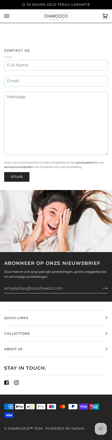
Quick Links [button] (16, 318)
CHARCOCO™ (20, 428)
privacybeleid (85, 162)
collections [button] (17, 333)
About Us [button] (13, 349)
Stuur (17, 177)
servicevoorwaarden (18, 167)
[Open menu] (12, 16)
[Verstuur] (101, 288)
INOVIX (77, 428)
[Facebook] (6, 382)
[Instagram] (16, 382)
